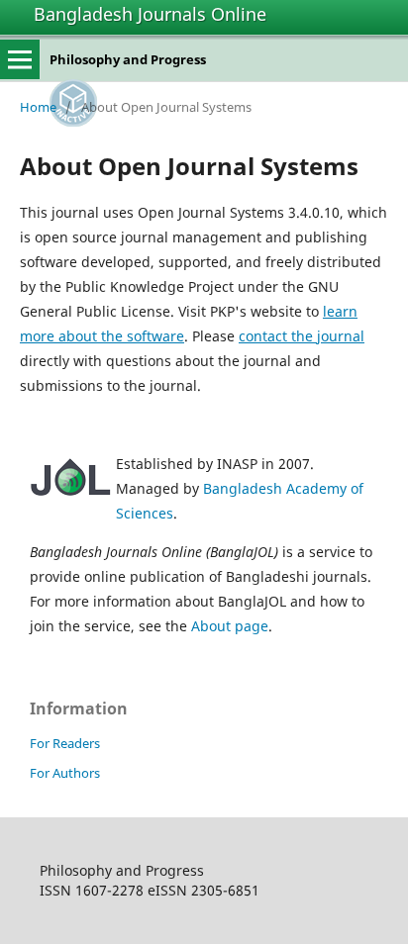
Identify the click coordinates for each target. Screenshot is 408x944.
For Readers (65, 743)
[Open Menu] (20, 59)
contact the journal (301, 336)
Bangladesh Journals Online (150, 14)
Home (38, 107)
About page (229, 625)
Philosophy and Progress (128, 59)
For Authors (65, 773)
